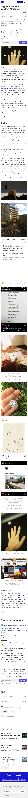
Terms (22, 786)
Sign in (25, 2)
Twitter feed (12, 643)
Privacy (18, 786)
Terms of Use (21, 683)
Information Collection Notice (15, 685)
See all (4, 768)
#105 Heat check (6, 757)
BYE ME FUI (10, 595)
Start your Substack (10, 791)
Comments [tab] (4, 711)
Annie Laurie (21, 595)
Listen (24, 12)
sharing (8, 630)
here (24, 625)
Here (4, 636)
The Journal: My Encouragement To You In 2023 (10, 734)
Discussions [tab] (12, 729)
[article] (14, 738)
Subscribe (19, 2)
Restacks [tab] (11, 711)
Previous (6, 701)
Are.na (9, 648)
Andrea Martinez (7, 87)
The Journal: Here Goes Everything (8, 746)
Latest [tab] (6, 729)
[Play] (3, 612)
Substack (7, 795)
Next (23, 701)
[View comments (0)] (7, 16)
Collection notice (14, 787)
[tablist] (7, 711)
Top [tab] (3, 729)
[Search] (25, 729)
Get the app (21, 791)
